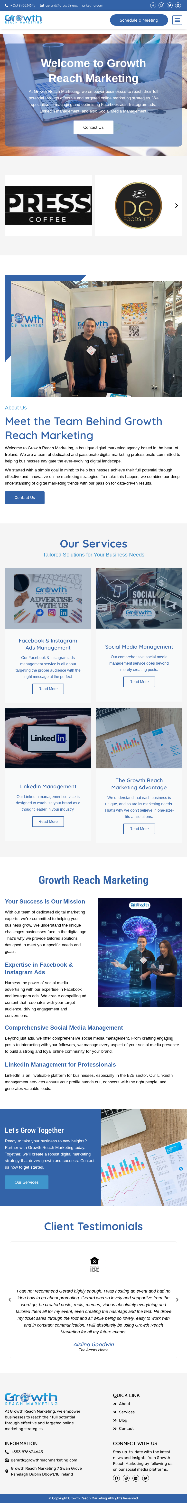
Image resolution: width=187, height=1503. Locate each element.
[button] (177, 20)
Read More (48, 689)
